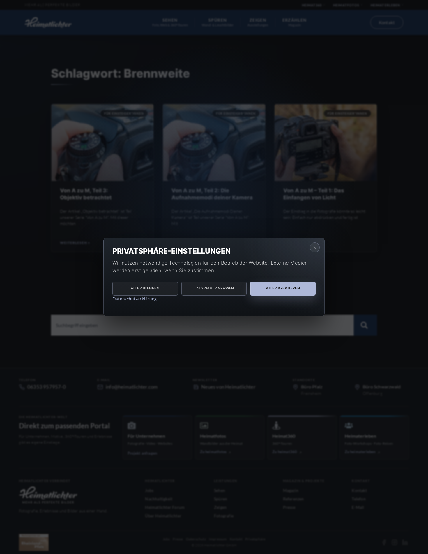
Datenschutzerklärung (134, 298)
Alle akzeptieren (283, 288)
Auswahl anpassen (215, 288)
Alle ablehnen (145, 288)
